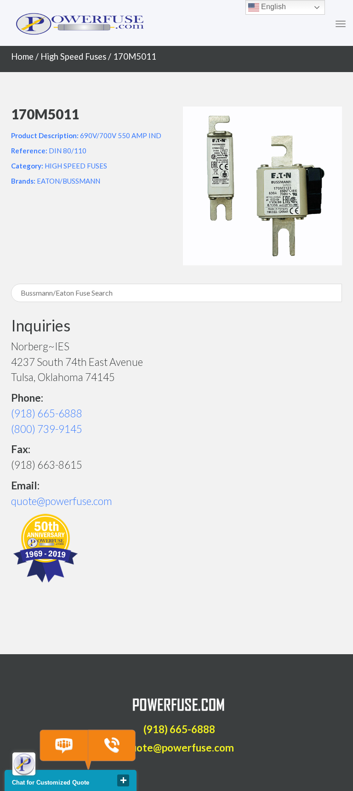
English (272, 7)
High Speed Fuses (73, 56)
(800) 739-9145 (46, 429)
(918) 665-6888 (46, 413)
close (123, 780)
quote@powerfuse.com (61, 501)
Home (22, 56)
